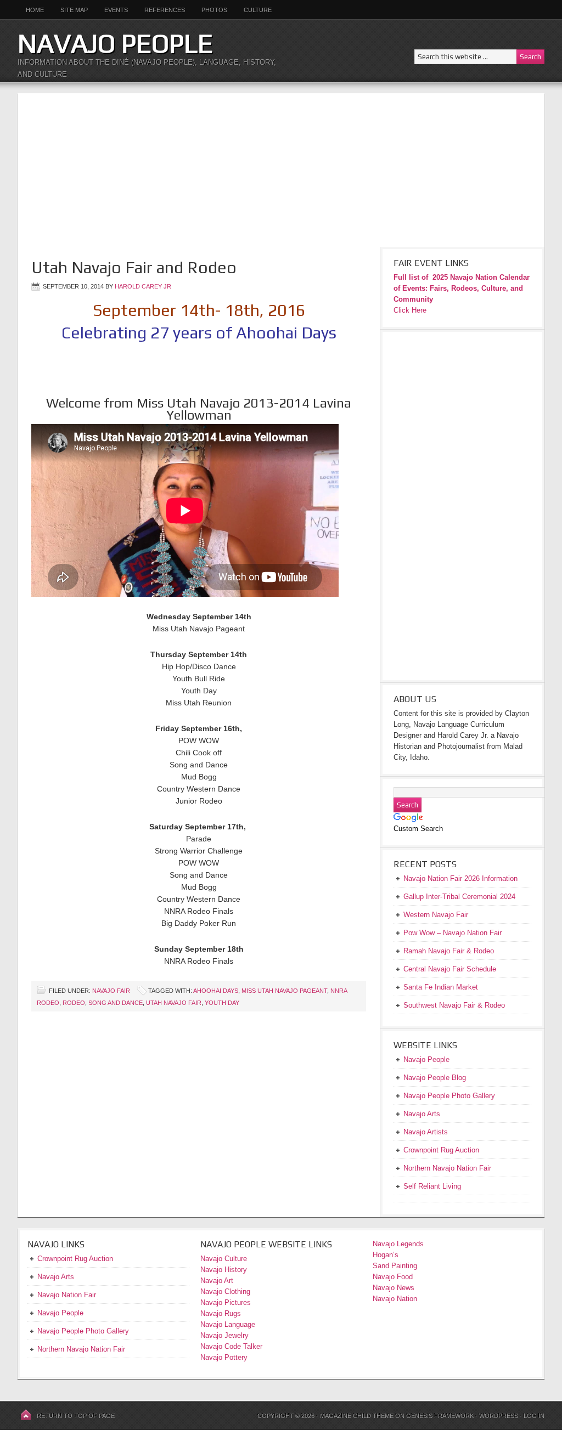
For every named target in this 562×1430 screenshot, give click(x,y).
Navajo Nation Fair (66, 1295)
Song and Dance (115, 1002)
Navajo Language (227, 1324)
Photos (214, 10)
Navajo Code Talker (231, 1346)
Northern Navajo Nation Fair (81, 1349)
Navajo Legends (398, 1244)
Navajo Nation (395, 1299)
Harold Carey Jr (143, 286)
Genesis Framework (440, 1415)
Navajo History (223, 1269)
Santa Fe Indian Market (440, 987)
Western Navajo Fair (435, 915)
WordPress (498, 1415)
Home (35, 10)
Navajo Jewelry (224, 1335)
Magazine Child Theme (357, 1415)
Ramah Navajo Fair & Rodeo (448, 951)
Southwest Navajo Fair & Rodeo (454, 1005)
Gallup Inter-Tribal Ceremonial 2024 (459, 896)
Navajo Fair (111, 990)
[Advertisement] (281, 170)
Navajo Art (216, 1280)
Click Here (410, 310)
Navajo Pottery (224, 1357)
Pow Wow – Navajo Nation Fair (452, 933)
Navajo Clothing (226, 1291)
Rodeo (74, 1002)
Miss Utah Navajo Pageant (284, 990)
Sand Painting (395, 1266)
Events (116, 10)
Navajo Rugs (220, 1313)
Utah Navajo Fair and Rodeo (134, 267)
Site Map (74, 10)
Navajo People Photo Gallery (83, 1331)
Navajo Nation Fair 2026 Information (460, 878)
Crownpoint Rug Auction (75, 1258)
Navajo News (393, 1288)
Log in (534, 1415)
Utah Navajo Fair (173, 1002)
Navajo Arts (55, 1277)
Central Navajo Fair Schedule (449, 969)
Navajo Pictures (225, 1302)
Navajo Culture (223, 1258)
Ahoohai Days (215, 990)
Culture (253, 10)
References (164, 10)
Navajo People (115, 43)
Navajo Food (394, 1277)
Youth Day (222, 1002)
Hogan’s (385, 1255)
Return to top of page (76, 1415)
